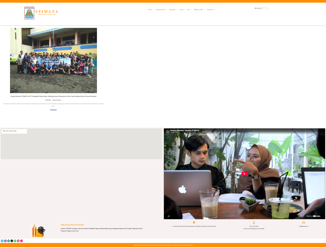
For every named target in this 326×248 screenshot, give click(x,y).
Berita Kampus (57, 100)
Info (188, 9)
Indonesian (259, 8)
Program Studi (160, 9)
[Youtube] (18, 241)
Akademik (172, 9)
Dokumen (210, 9)
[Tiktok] (12, 241)
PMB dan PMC (198, 9)
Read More (53, 110)
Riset (181, 9)
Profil (149, 9)
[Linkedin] (8, 241)
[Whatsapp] (15, 241)
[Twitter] (2, 241)
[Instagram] (21, 241)
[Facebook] (5, 241)
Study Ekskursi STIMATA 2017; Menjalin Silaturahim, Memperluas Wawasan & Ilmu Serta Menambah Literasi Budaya (53, 96)
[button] (150, 10)
